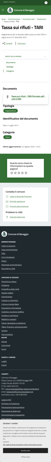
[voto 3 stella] (19, 173)
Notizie (4, 341)
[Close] (49, 420)
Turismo (4, 330)
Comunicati (5, 345)
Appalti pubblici (7, 292)
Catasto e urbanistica (9, 300)
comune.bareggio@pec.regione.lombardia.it (22, 389)
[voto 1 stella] (12, 173)
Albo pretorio (6, 418)
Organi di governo (8, 245)
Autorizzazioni (6, 296)
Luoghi (4, 361)
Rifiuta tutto (25, 457)
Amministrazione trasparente (12, 414)
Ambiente (5, 285)
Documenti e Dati (8, 268)
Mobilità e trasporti (8, 319)
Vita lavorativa (7, 334)
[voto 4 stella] (22, 173)
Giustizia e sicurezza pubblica (12, 311)
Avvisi (3, 349)
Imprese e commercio (9, 315)
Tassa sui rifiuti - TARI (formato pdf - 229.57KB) (28, 98)
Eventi (4, 365)
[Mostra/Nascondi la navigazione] (2, 9)
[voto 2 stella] (15, 173)
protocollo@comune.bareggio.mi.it (20, 391)
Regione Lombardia (9, 2)
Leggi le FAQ (6, 399)
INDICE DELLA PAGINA (13, 56)
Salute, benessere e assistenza (13, 323)
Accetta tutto (25, 450)
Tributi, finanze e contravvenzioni (14, 326)
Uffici (3, 253)
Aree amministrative (9, 249)
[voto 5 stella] (26, 173)
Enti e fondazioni (8, 257)
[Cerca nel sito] (44, 10)
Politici (4, 261)
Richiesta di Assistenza (10, 403)
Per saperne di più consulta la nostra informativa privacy (22, 444)
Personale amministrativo (11, 264)
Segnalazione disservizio (10, 411)
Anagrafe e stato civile (10, 289)
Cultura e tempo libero (10, 304)
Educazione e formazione (11, 308)
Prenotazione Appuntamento (12, 407)
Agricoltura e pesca (8, 281)
